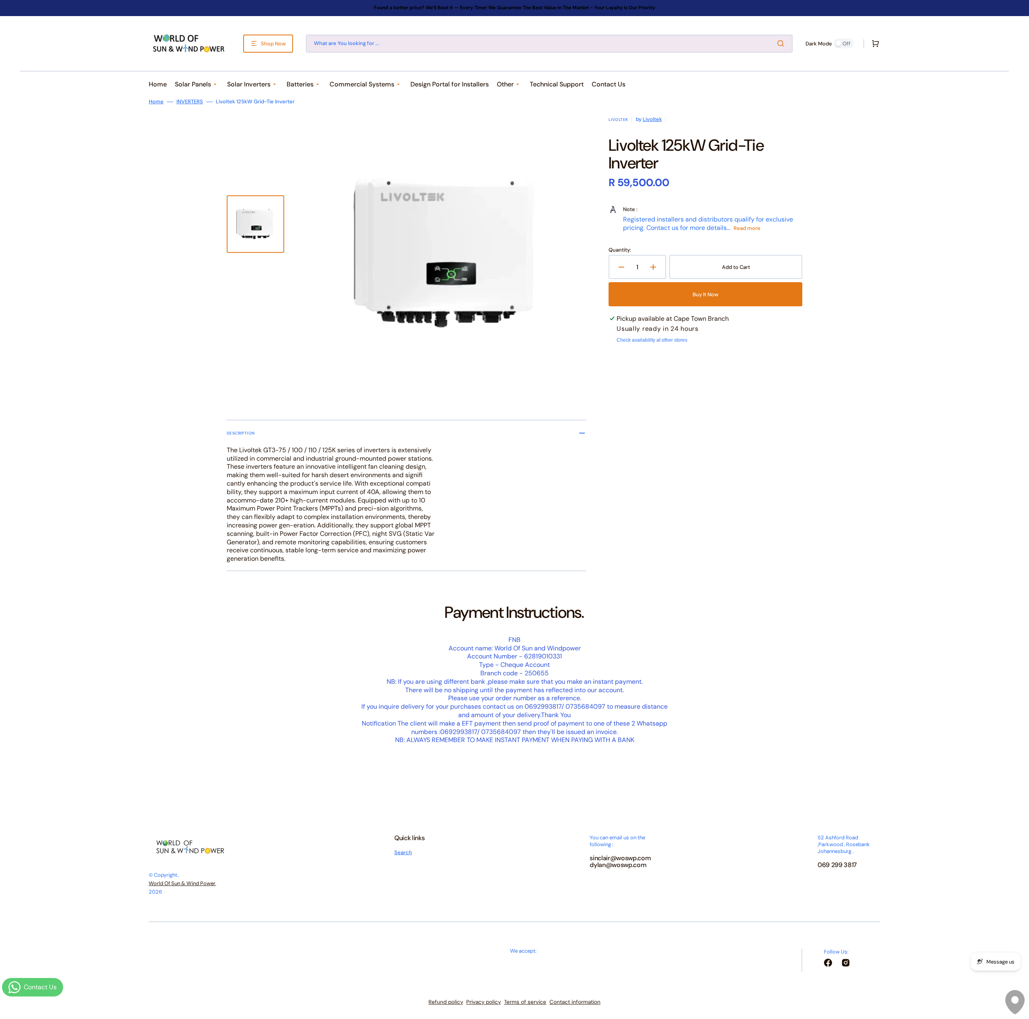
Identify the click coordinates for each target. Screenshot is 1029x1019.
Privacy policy (483, 1001)
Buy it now (705, 294)
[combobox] (549, 44)
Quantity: (620, 250)
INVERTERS (189, 101)
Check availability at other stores (652, 340)
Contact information (575, 1001)
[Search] (782, 43)
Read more (747, 228)
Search (403, 852)
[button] (873, 43)
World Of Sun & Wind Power (182, 883)
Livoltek (652, 119)
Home (156, 101)
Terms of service (525, 1001)
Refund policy (445, 1001)
